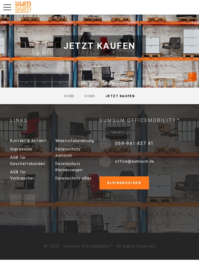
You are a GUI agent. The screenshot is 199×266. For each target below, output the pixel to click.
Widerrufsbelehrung (74, 140)
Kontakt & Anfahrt (28, 140)
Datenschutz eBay (73, 178)
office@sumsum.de (134, 161)
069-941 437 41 (134, 143)
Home (69, 96)
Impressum (21, 149)
